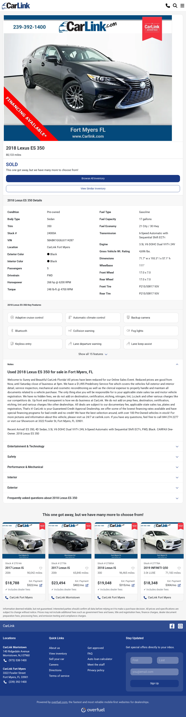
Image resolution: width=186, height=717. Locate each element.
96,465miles (127, 572)
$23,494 (58, 583)
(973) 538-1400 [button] (18, 660)
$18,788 (12, 583)
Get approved (96, 648)
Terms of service (59, 676)
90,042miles (34, 572)
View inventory (58, 653)
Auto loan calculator (100, 659)
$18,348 (151, 583)
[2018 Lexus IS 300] (116, 540)
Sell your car (56, 659)
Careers (53, 664)
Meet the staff (96, 664)
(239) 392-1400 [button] (18, 681)
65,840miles (80, 572)
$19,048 (105, 583)
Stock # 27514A (13, 563)
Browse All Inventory (93, 178)
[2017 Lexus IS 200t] (23, 540)
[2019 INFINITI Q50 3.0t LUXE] (162, 540)
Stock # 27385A (106, 563)
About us (54, 648)
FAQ (90, 653)
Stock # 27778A (152, 563)
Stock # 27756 (58, 563)
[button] (167, 5)
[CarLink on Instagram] (179, 626)
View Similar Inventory (93, 188)
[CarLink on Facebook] (170, 626)
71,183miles (173, 572)
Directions (55, 670)
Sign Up (154, 683)
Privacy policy (96, 670)
